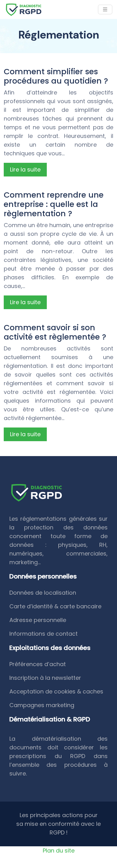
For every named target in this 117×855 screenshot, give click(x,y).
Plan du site (59, 850)
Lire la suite (25, 169)
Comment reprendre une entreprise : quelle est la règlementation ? (54, 204)
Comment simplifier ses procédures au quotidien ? (56, 76)
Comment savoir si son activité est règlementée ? (55, 332)
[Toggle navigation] (105, 9)
